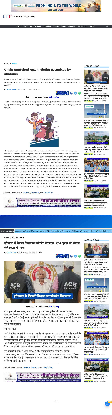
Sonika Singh (12, 252)
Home (6, 64)
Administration (35, 26)
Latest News (91, 65)
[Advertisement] (56, 43)
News (18, 26)
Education (47, 26)
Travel (25, 26)
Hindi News (17, 237)
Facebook (26, 193)
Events (91, 26)
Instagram (35, 193)
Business (71, 26)
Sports (56, 26)
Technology (81, 26)
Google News (48, 193)
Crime (63, 26)
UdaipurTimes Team (14, 89)
